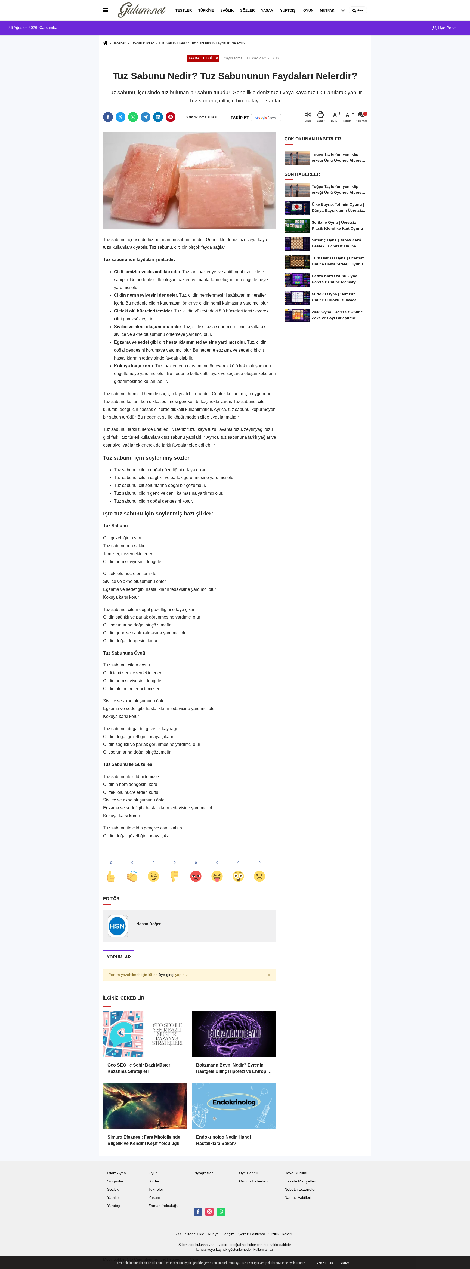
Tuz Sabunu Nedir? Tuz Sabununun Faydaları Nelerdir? (202, 43)
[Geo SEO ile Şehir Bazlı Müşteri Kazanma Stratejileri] (145, 1034)
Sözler (247, 10)
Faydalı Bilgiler (142, 43)
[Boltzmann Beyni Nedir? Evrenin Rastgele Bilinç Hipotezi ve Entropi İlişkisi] (234, 1034)
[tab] (118, 957)
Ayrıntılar (325, 1263)
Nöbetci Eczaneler (300, 1189)
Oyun (308, 10)
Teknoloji (156, 1189)
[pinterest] (170, 117)
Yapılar (113, 1198)
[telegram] (145, 117)
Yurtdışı (288, 10)
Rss (178, 1234)
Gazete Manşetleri (300, 1181)
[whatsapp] (133, 117)
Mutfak (327, 10)
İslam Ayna (116, 1173)
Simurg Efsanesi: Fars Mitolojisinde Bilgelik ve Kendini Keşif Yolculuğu (143, 1140)
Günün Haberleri (253, 1181)
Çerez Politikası (251, 1234)
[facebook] (108, 117)
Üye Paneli (447, 28)
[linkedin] (158, 117)
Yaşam (267, 10)
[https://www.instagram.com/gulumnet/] (209, 1212)
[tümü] (343, 10)
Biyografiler (203, 1173)
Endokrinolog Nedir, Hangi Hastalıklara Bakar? (223, 1140)
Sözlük (113, 1189)
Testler (183, 10)
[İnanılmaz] (238, 867)
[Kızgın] (196, 867)
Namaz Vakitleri (298, 1198)
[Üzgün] (259, 867)
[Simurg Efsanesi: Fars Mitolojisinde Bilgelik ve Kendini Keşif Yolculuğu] (145, 1106)
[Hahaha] (217, 867)
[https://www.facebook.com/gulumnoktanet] (198, 1212)
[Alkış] (132, 867)
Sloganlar (115, 1181)
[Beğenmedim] (175, 867)
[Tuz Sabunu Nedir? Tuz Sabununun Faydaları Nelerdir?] (189, 180)
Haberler (118, 43)
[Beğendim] (111, 867)
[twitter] (120, 117)
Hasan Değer (148, 923)
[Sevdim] (153, 867)
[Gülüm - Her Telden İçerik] (140, 10)
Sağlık (227, 10)
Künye (213, 1234)
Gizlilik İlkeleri (280, 1234)
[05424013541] (221, 1212)
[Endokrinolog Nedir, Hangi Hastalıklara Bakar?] (234, 1106)
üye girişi (166, 975)
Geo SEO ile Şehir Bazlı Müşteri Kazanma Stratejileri (139, 1068)
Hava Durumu (296, 1173)
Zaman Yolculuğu (163, 1206)
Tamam (343, 1263)
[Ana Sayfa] (105, 43)
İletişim (228, 1234)
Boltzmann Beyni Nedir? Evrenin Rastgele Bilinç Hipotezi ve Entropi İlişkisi (231, 1068)
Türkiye (206, 10)
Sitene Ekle (194, 1234)
